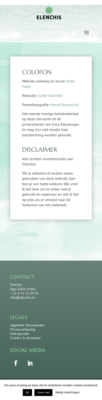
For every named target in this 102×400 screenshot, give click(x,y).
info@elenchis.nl (22, 297)
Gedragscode (19, 333)
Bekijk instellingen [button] (67, 392)
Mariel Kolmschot (65, 104)
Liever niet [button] (43, 392)
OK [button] (27, 392)
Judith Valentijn (50, 95)
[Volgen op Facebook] (15, 362)
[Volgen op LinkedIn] (29, 362)
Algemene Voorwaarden (27, 325)
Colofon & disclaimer (25, 338)
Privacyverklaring (22, 329)
